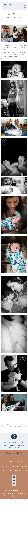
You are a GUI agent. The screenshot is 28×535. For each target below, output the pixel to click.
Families (15, 443)
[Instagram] (25, 3)
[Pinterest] (25, 8)
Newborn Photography (14, 18)
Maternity (5, 445)
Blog (10, 447)
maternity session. (12, 49)
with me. (14, 453)
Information (21, 445)
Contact (16, 447)
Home (4, 443)
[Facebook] (25, 6)
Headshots (13, 445)
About (9, 443)
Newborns (22, 443)
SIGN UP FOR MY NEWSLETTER (14, 490)
